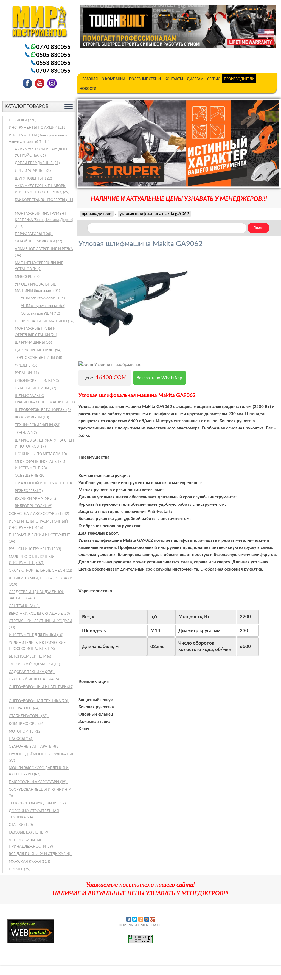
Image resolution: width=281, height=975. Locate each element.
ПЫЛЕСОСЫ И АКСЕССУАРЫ (38, 782)
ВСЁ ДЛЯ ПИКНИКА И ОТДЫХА (40, 854)
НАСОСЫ (21, 739)
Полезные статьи (145, 79)
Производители (239, 79)
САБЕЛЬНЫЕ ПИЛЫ (36, 388)
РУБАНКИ (27, 373)
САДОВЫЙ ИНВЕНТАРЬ (34, 679)
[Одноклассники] (140, 919)
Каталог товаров (27, 106)
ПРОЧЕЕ (20, 869)
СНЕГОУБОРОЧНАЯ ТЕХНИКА (39, 701)
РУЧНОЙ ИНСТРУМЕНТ (35, 549)
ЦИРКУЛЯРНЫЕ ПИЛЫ (38, 350)
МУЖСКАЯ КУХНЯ (29, 862)
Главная (90, 79)
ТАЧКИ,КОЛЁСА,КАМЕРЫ (34, 664)
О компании (113, 79)
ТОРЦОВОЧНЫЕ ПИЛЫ (38, 358)
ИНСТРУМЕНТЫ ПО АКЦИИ (37, 128)
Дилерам (195, 79)
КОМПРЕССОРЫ (27, 724)
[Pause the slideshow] (262, 143)
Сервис (213, 79)
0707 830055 (53, 71)
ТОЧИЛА (26, 433)
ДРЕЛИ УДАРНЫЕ (33, 171)
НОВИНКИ (22, 120)
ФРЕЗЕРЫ (26, 365)
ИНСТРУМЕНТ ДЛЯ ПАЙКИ (36, 635)
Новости (88, 88)
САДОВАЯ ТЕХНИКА (31, 672)
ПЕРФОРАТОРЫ (33, 234)
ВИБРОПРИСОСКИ (33, 506)
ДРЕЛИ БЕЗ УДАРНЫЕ (37, 163)
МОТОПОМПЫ (25, 731)
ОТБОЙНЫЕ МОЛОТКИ (38, 241)
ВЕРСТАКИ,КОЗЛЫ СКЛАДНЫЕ (39, 614)
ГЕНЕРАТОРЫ (24, 708)
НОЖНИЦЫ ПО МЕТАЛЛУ (41, 454)
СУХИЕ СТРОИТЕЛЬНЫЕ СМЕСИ (41, 570)
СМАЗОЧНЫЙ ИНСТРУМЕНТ (43, 483)
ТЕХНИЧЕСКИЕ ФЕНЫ (37, 425)
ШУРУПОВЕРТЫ (34, 178)
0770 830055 (53, 47)
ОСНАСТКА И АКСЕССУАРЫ (39, 514)
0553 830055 (53, 63)
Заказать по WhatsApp (159, 378)
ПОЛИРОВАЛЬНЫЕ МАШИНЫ (44, 321)
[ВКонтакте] (128, 919)
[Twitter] (134, 919)
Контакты (174, 79)
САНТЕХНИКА (24, 606)
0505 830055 (53, 55)
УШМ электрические (43, 298)
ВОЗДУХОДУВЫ (32, 417)
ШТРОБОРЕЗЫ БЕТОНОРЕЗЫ (43, 410)
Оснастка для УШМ (40, 313)
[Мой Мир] (146, 919)
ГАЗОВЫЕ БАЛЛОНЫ (29, 832)
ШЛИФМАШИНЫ (34, 343)
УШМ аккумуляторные (43, 306)
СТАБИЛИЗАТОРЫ (28, 716)
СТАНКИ (21, 825)
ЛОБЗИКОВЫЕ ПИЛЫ (37, 381)
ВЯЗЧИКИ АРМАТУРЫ (36, 499)
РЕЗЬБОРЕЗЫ (29, 491)
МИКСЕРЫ (27, 277)
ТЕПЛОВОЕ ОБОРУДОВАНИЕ (37, 803)
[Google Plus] (152, 919)
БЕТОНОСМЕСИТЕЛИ (30, 656)
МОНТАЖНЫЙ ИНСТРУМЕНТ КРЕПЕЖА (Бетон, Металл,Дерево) (44, 220)
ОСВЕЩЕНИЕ (30, 475)
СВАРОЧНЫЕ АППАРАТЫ (34, 746)
